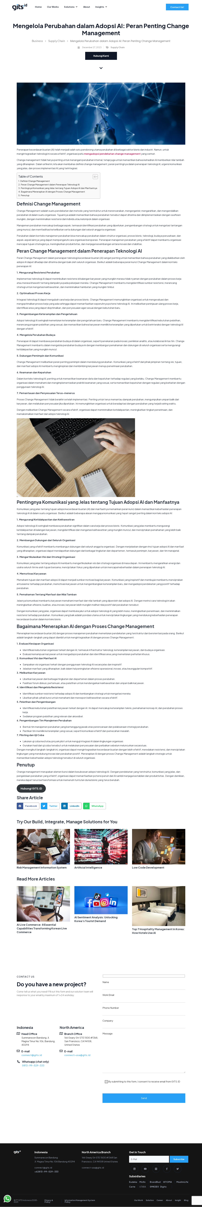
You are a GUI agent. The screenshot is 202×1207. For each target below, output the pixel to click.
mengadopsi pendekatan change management (112, 153)
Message (141, 1057)
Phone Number (110, 1007)
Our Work (138, 1200)
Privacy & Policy (49, 1201)
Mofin (142, 1182)
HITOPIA (167, 1182)
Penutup (25, 195)
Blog (186, 1200)
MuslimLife (182, 1182)
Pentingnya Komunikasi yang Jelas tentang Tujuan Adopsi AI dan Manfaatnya (59, 188)
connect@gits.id (31, 1055)
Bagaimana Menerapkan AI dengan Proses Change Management (53, 191)
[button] (28, 806)
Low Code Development (148, 867)
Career (160, 1200)
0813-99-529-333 (33, 1065)
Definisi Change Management (35, 181)
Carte (132, 1186)
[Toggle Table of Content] (94, 176)
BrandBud (155, 1182)
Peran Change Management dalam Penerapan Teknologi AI (50, 184)
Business (37, 40)
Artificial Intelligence (88, 867)
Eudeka (133, 1182)
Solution (150, 1200)
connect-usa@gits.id (77, 1055)
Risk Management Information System (42, 867)
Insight (178, 1200)
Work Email (108, 994)
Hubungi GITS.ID (31, 788)
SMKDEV (154, 1186)
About (169, 1200)
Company (107, 1020)
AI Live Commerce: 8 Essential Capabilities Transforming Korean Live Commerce (42, 928)
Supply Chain (56, 40)
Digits (163, 1186)
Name (105, 982)
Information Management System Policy (80, 1201)
